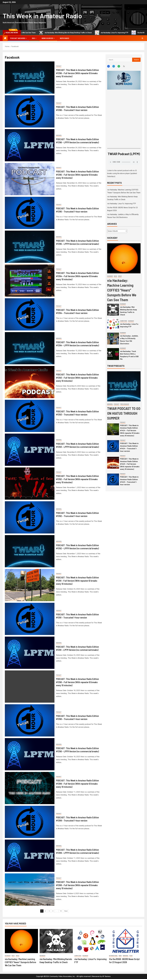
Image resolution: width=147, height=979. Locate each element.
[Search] (142, 38)
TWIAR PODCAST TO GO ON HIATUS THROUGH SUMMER (123, 413)
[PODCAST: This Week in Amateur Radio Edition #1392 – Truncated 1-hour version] (29, 517)
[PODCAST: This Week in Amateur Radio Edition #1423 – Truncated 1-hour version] (113, 479)
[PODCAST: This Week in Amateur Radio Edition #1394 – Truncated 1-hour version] (29, 314)
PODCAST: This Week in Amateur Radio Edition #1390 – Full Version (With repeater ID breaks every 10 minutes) (77, 682)
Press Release (124, 404)
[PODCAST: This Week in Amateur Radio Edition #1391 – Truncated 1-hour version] (29, 619)
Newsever (96, 976)
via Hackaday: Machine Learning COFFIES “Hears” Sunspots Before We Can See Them (121, 290)
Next (65, 911)
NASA (115, 276)
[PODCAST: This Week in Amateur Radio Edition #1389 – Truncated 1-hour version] (29, 822)
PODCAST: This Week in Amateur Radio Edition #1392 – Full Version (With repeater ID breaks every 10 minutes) (77, 479)
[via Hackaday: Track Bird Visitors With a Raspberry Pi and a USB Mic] (113, 354)
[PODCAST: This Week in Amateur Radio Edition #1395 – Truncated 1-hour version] (29, 213)
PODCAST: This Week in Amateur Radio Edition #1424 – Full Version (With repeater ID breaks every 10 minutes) (129, 430)
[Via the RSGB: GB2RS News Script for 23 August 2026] (125, 941)
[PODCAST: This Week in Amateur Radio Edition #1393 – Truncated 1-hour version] (29, 416)
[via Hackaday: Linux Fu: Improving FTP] (113, 324)
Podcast (58, 66)
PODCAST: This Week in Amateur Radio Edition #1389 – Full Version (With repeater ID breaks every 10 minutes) (77, 783)
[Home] (5, 38)
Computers (123, 321)
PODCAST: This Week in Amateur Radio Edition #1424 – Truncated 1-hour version (129, 447)
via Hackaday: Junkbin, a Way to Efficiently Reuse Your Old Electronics (129, 340)
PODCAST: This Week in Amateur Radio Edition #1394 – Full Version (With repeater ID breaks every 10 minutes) (77, 276)
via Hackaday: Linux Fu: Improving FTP (76, 33)
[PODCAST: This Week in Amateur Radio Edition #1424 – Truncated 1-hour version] (113, 446)
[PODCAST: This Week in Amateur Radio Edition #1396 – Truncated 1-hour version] (29, 111)
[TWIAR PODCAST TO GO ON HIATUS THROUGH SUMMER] (124, 386)
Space (120, 276)
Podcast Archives (17, 38)
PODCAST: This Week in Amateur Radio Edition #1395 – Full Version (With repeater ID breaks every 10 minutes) (77, 174)
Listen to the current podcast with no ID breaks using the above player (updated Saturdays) (122, 173)
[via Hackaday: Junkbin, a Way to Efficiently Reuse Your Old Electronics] (113, 338)
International (113, 955)
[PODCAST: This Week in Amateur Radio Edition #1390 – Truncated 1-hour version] (29, 720)
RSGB (130, 955)
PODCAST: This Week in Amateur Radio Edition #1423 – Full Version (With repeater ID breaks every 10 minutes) (129, 464)
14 (61, 911)
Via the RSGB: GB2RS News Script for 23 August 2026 (118, 33)
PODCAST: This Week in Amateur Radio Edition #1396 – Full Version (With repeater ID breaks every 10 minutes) (77, 73)
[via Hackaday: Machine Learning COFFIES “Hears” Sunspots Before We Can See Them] (124, 258)
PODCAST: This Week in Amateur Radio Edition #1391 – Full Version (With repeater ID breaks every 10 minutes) (77, 580)
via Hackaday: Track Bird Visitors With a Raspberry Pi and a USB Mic (129, 355)
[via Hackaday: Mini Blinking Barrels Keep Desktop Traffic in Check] (113, 310)
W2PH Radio (64, 38)
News (120, 955)
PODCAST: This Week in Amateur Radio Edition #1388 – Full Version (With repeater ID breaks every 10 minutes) (77, 885)
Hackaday (110, 276)
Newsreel (59, 135)
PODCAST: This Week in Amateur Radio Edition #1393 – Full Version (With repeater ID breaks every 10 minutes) (77, 377)
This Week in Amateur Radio (42, 16)
